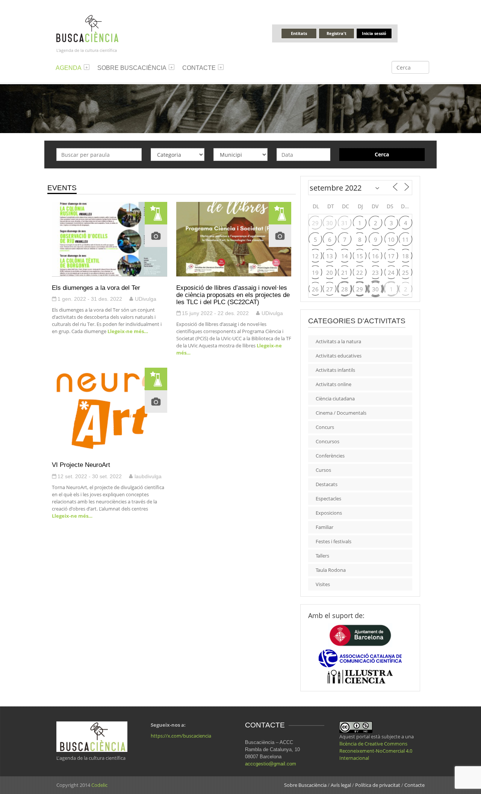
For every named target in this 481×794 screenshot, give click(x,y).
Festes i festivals (333, 541)
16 (375, 256)
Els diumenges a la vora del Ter (96, 287)
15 (359, 256)
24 (391, 272)
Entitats (299, 33)
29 (315, 223)
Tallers (322, 555)
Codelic (99, 785)
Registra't (336, 33)
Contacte (199, 68)
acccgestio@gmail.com (270, 764)
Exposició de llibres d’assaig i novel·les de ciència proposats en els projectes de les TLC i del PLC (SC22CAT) (233, 295)
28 (344, 289)
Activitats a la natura (338, 341)
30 (329, 223)
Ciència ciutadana (335, 398)
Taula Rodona (331, 570)
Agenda (69, 68)
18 (405, 256)
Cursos (323, 470)
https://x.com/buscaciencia (181, 735)
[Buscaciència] (87, 28)
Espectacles (328, 498)
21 (344, 272)
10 (391, 239)
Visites (323, 584)
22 (359, 272)
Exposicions (329, 512)
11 (405, 239)
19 (315, 272)
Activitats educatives (339, 355)
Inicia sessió (374, 33)
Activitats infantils (335, 370)
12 (315, 256)
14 (344, 256)
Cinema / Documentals (341, 412)
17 (391, 256)
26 (315, 289)
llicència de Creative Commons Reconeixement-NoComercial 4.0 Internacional (375, 750)
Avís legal (341, 785)
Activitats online (333, 384)
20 (329, 272)
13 (329, 256)
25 (405, 272)
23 (375, 272)
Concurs (325, 427)
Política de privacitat (377, 785)
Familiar (324, 527)
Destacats (326, 484)
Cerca (382, 154)
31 (344, 223)
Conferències (330, 455)
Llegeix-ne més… (127, 331)
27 (329, 289)
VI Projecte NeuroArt (81, 464)
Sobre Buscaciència (131, 68)
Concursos (327, 441)
